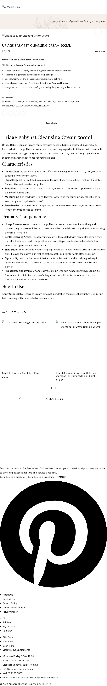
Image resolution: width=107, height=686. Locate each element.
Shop (62, 21)
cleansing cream (23, 106)
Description (52, 123)
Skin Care (68, 102)
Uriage (76, 102)
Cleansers (59, 102)
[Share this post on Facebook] (4, 113)
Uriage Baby (43, 106)
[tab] (52, 123)
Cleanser (11, 106)
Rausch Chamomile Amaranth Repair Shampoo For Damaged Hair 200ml (76, 374)
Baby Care (42, 102)
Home (55, 21)
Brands (51, 102)
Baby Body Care (30, 102)
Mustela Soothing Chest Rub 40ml (20, 373)
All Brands (17, 102)
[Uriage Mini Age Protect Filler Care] (104, 28)
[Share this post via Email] (22, 113)
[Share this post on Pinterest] (16, 113)
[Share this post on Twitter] (10, 113)
